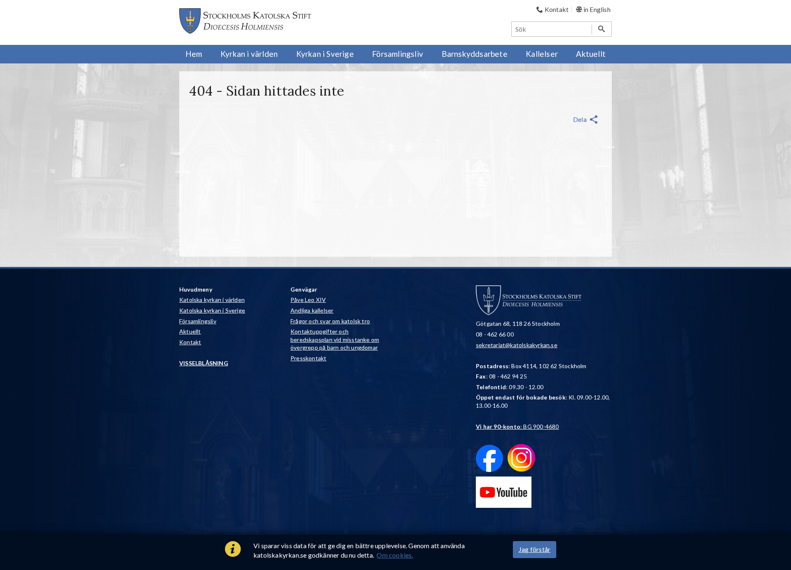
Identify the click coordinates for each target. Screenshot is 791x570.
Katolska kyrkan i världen (212, 299)
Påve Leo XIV (308, 299)
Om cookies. (395, 555)
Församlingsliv (197, 321)
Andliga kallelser (311, 310)
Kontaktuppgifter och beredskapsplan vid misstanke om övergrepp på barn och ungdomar (334, 339)
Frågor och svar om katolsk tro (330, 321)
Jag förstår (534, 549)
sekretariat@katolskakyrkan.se (516, 344)
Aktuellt (190, 331)
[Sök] (602, 29)
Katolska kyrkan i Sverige (212, 310)
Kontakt (190, 342)
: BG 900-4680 (517, 426)
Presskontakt (308, 358)
